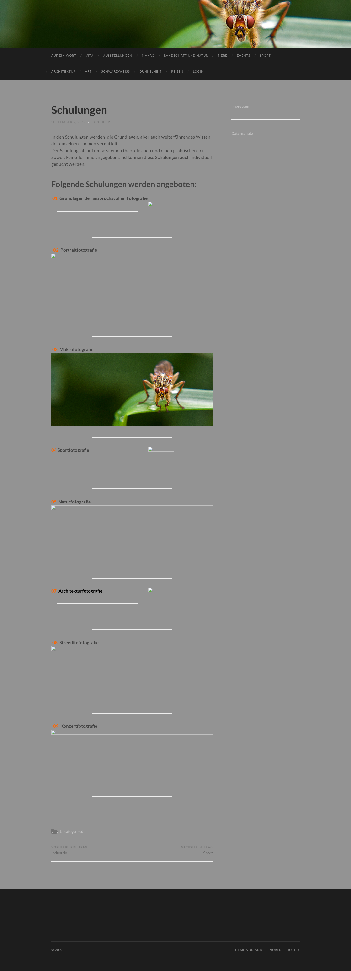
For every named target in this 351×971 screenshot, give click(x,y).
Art (88, 71)
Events (243, 55)
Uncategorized (71, 831)
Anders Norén (268, 950)
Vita (90, 55)
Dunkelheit (150, 71)
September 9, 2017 (68, 122)
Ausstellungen (117, 55)
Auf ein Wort (63, 55)
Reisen (177, 71)
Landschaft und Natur (186, 55)
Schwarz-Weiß (115, 71)
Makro (148, 55)
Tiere (222, 55)
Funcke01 (101, 122)
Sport (265, 55)
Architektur (63, 71)
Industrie (69, 850)
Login (198, 71)
